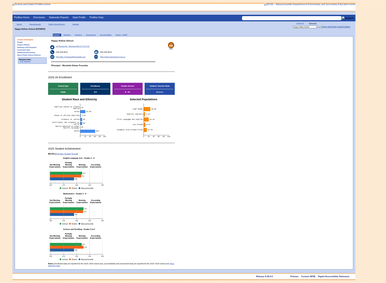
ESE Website (25, 62)
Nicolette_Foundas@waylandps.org (70, 57)
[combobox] (292, 18)
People (20, 42)
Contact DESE (308, 276)
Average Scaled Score (66, 154)
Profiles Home (21, 17)
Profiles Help (96, 17)
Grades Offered (23, 45)
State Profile (79, 17)
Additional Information (26, 52)
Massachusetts (35, 24)
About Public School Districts (29, 55)
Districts (300, 23)
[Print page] (171, 41)
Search (19, 24)
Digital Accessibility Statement (333, 276)
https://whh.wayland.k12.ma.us (112, 57)
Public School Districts (57, 24)
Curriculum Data (23, 50)
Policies (294, 276)
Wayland (76, 24)
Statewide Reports (59, 17)
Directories (39, 17)
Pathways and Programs (26, 47)
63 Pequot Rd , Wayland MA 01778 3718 (72, 46)
